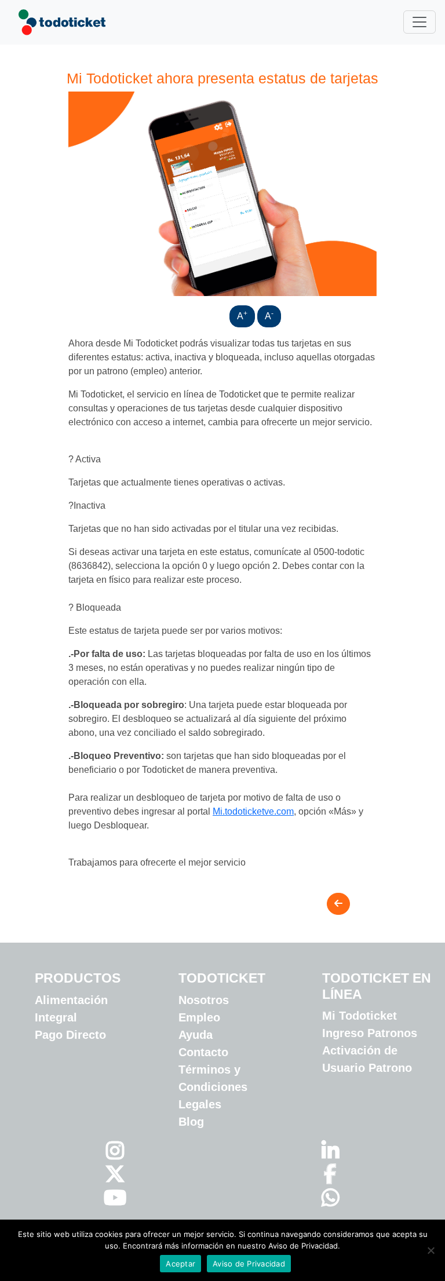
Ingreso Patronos (369, 1033)
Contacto (203, 1052)
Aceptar (180, 1263)
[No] (430, 1250)
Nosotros (203, 1000)
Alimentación (71, 1000)
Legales (199, 1104)
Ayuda (195, 1034)
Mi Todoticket (359, 1015)
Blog (191, 1121)
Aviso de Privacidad (249, 1263)
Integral (56, 1017)
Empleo (199, 1017)
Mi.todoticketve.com (253, 811)
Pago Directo (70, 1034)
